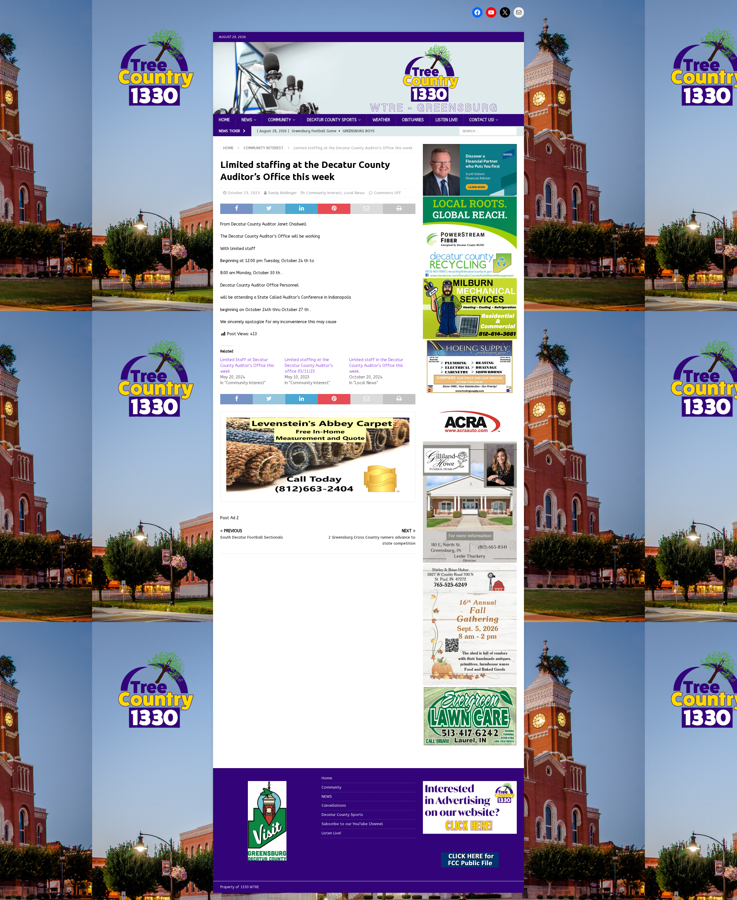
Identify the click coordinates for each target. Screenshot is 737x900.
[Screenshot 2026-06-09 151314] (470, 274)
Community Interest (324, 193)
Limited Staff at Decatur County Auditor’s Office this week (247, 365)
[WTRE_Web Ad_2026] (470, 246)
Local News (354, 193)
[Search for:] (488, 131)
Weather (381, 120)
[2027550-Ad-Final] (470, 192)
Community (279, 120)
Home (224, 120)
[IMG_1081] (470, 335)
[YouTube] (491, 12)
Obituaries (413, 120)
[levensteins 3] (317, 492)
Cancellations (334, 805)
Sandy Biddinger (282, 193)
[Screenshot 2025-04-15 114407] (470, 742)
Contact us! (481, 120)
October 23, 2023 (244, 193)
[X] (505, 12)
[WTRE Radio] (368, 110)
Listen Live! (446, 120)
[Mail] (519, 12)
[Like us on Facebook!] (477, 12)
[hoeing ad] (470, 390)
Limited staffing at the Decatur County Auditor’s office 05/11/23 (309, 365)
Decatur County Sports (332, 120)
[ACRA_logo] (469, 429)
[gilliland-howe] (470, 559)
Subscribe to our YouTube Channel (352, 824)
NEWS (247, 120)
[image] (470, 681)
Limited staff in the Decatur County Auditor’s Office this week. (376, 365)
